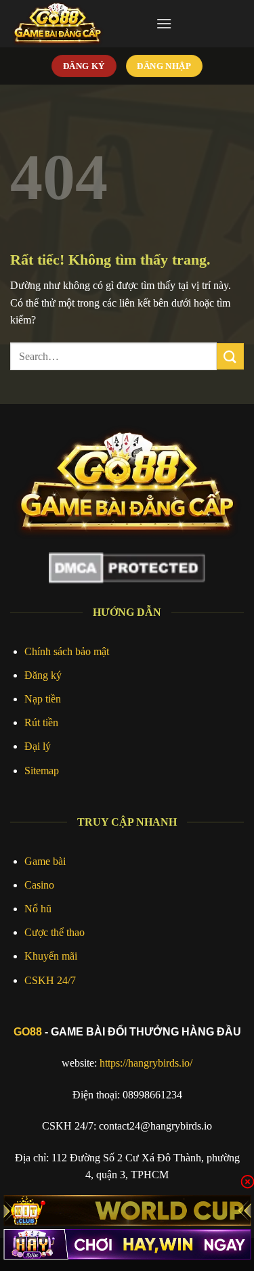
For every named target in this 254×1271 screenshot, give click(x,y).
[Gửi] (230, 356)
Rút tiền (41, 722)
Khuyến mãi (50, 956)
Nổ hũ (37, 908)
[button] (164, 23)
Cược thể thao (54, 932)
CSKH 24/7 (50, 980)
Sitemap (41, 770)
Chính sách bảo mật (66, 651)
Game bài (45, 861)
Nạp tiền (42, 699)
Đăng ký (43, 675)
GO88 (28, 1032)
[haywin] (127, 1244)
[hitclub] (127, 1210)
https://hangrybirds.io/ (146, 1063)
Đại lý (37, 746)
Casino (39, 885)
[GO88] (78, 23)
